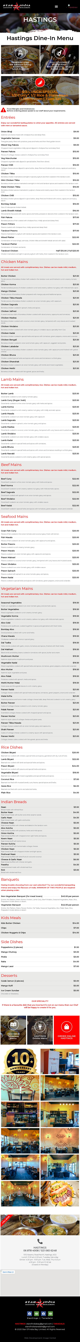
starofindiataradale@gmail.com (40, 1326)
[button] (56, 6)
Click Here (13, 1031)
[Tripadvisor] (36, 1313)
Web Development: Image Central (40, 1338)
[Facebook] (29, 1313)
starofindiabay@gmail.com (39, 1324)
